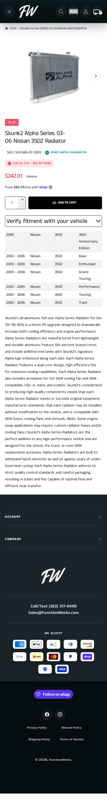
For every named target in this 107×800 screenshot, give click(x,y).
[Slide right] (96, 76)
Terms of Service (72, 740)
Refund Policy (71, 728)
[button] (9, 11)
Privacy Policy (37, 728)
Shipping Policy (39, 740)
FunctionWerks (60, 760)
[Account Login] (85, 11)
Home (12, 28)
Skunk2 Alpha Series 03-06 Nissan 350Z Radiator (53, 28)
